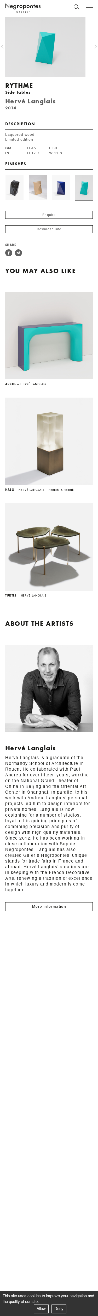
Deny (59, 1309)
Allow (41, 1309)
